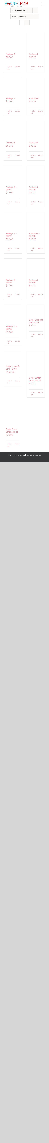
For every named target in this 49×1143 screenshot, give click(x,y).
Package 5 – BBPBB (11, 281)
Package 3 (10, 98)
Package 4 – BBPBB (34, 234)
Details (17, 67)
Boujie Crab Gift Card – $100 (13, 367)
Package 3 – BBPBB (11, 234)
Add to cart (10, 68)
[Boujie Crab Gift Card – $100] (13, 357)
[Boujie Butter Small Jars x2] (36, 362)
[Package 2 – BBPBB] (36, 175)
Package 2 (33, 54)
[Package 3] (13, 86)
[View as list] (26, 22)
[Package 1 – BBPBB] (13, 175)
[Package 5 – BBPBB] (13, 267)
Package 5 (10, 143)
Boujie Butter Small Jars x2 (35, 379)
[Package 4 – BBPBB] (36, 221)
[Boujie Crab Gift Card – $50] (36, 310)
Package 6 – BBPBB (34, 281)
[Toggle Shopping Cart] (35, 4)
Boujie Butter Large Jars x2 (12, 430)
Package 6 (33, 143)
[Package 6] (36, 130)
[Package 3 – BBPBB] (13, 221)
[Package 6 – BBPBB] (36, 267)
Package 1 (10, 54)
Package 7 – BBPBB (11, 327)
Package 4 (33, 98)
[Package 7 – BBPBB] (13, 314)
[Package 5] (13, 130)
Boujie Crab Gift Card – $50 (36, 321)
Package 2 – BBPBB (34, 188)
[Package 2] (36, 41)
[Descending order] (35, 10)
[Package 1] (13, 41)
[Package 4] (36, 86)
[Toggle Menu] (43, 4)
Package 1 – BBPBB (11, 188)
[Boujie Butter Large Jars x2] (13, 414)
